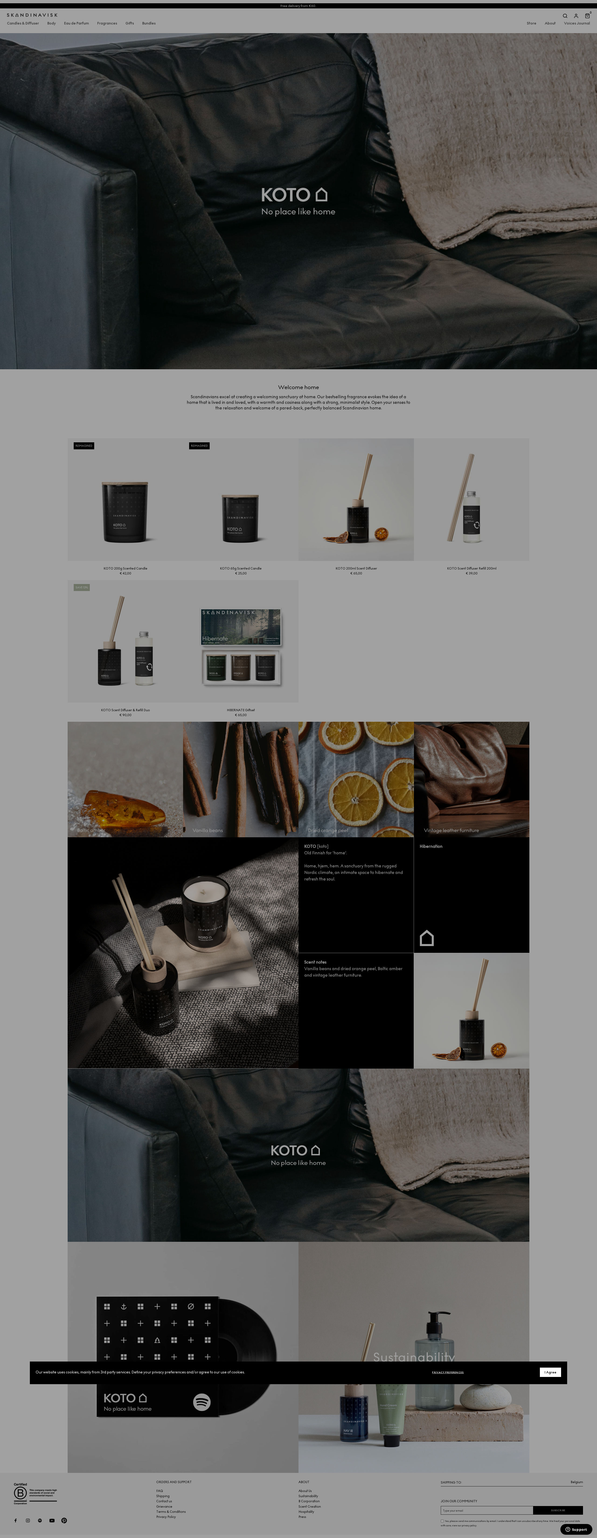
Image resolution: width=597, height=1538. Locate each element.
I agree (550, 1372)
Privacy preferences (448, 1372)
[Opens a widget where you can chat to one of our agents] (576, 1530)
